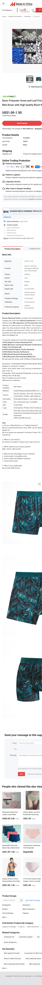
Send (21, 774)
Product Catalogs (34, 900)
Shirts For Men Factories (12, 958)
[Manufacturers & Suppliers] (21, 4)
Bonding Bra (6, 905)
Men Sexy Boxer (34, 964)
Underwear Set (9, 937)
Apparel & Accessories (15, 16)
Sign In (5, 238)
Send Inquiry (22, 123)
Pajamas (26, 913)
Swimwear (26, 905)
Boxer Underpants (10, 942)
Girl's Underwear (7, 913)
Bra (38, 937)
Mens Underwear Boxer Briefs (14, 964)
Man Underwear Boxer (33, 958)
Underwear (27, 16)
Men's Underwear (28, 909)
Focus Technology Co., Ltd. (28, 976)
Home (4, 16)
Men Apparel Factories (12, 953)
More (4, 968)
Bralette (5, 909)
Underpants (36, 16)
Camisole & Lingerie (25, 937)
